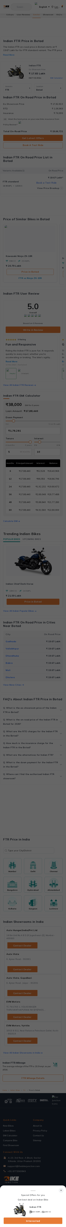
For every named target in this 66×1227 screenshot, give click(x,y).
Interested (33, 1220)
